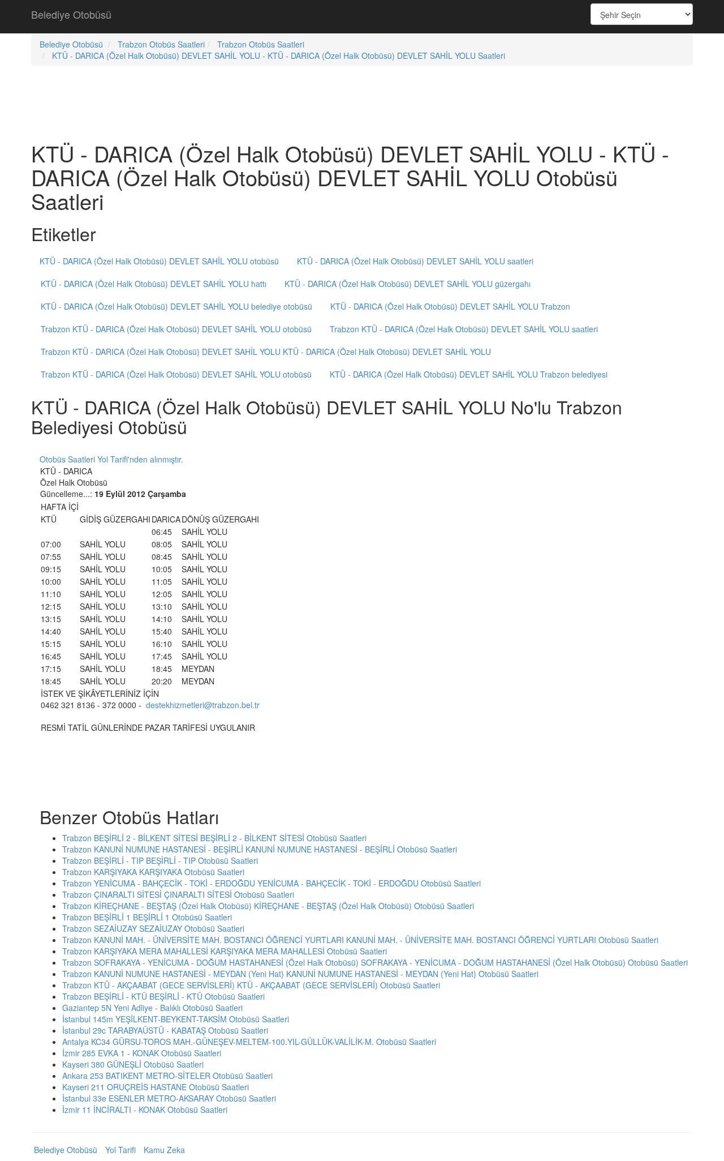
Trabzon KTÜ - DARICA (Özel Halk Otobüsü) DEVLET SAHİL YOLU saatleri (464, 329)
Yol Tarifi (120, 1149)
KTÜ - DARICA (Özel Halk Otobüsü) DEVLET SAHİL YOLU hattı (153, 283)
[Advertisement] (362, 17)
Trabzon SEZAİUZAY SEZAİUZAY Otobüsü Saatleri (153, 928)
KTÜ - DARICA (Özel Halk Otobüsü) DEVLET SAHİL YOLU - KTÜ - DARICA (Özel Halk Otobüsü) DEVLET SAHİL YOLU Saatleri (278, 55)
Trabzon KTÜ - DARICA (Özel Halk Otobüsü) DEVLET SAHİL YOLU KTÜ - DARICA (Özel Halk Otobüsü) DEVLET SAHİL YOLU (266, 351)
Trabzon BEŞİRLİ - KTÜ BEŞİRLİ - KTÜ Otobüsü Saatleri (163, 996)
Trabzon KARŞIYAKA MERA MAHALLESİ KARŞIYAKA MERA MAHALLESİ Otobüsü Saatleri (224, 951)
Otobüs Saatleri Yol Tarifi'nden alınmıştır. (111, 459)
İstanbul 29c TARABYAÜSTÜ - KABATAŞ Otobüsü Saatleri (165, 1030)
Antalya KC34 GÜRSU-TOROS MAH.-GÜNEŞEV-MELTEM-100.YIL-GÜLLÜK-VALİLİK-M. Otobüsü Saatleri (249, 1041)
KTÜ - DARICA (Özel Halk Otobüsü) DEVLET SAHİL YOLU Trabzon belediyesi (468, 374)
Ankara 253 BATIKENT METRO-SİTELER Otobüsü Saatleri (167, 1075)
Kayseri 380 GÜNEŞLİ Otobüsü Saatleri (133, 1064)
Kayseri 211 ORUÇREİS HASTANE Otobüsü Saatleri (155, 1087)
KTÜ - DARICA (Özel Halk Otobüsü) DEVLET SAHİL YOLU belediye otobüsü (176, 306)
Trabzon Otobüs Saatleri (161, 44)
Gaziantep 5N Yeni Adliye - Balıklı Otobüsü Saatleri (152, 1007)
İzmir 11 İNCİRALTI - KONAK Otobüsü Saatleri (144, 1109)
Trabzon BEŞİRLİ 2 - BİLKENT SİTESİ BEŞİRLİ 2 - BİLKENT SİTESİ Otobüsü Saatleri (214, 837)
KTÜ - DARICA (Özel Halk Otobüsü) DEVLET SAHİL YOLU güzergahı (408, 283)
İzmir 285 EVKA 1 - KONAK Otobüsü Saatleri (141, 1053)
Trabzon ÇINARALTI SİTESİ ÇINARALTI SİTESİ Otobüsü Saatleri (178, 894)
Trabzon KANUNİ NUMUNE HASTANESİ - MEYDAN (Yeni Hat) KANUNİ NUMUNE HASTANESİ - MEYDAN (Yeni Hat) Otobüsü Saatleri (300, 973)
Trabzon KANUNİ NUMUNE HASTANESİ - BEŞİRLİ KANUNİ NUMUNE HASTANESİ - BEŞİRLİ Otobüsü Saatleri (259, 849)
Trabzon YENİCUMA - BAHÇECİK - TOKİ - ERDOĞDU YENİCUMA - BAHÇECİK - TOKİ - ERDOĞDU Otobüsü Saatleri (271, 883)
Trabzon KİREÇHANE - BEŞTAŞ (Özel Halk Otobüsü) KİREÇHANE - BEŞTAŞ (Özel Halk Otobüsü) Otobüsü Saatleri (268, 905)
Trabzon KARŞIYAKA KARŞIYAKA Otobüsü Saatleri (153, 871)
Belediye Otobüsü (71, 14)
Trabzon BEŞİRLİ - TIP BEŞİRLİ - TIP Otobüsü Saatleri (160, 860)
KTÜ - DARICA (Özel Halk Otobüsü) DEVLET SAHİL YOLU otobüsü (159, 261)
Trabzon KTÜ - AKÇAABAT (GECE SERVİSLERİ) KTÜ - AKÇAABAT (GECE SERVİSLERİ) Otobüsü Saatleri (251, 985)
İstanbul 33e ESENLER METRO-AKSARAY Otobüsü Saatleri (169, 1098)
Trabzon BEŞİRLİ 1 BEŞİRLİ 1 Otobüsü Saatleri (147, 917)
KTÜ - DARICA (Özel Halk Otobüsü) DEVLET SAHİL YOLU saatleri (415, 261)
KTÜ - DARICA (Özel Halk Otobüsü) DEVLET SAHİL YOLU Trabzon (450, 306)
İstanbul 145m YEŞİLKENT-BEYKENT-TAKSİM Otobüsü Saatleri (175, 1019)
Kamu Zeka (164, 1149)
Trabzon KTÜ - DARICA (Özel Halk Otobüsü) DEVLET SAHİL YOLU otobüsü (176, 329)
